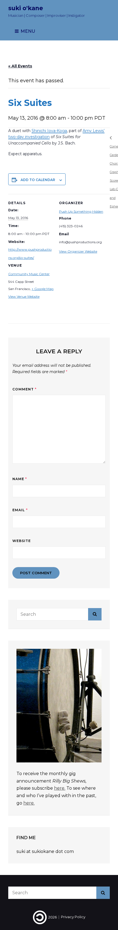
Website (21, 541)
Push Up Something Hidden (81, 211)
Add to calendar (38, 180)
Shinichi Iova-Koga (49, 130)
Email (20, 510)
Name (19, 479)
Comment (24, 389)
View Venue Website (24, 296)
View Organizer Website (78, 251)
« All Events (20, 66)
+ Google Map (43, 289)
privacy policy (73, 917)
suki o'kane (25, 8)
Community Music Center (29, 274)
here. (59, 788)
